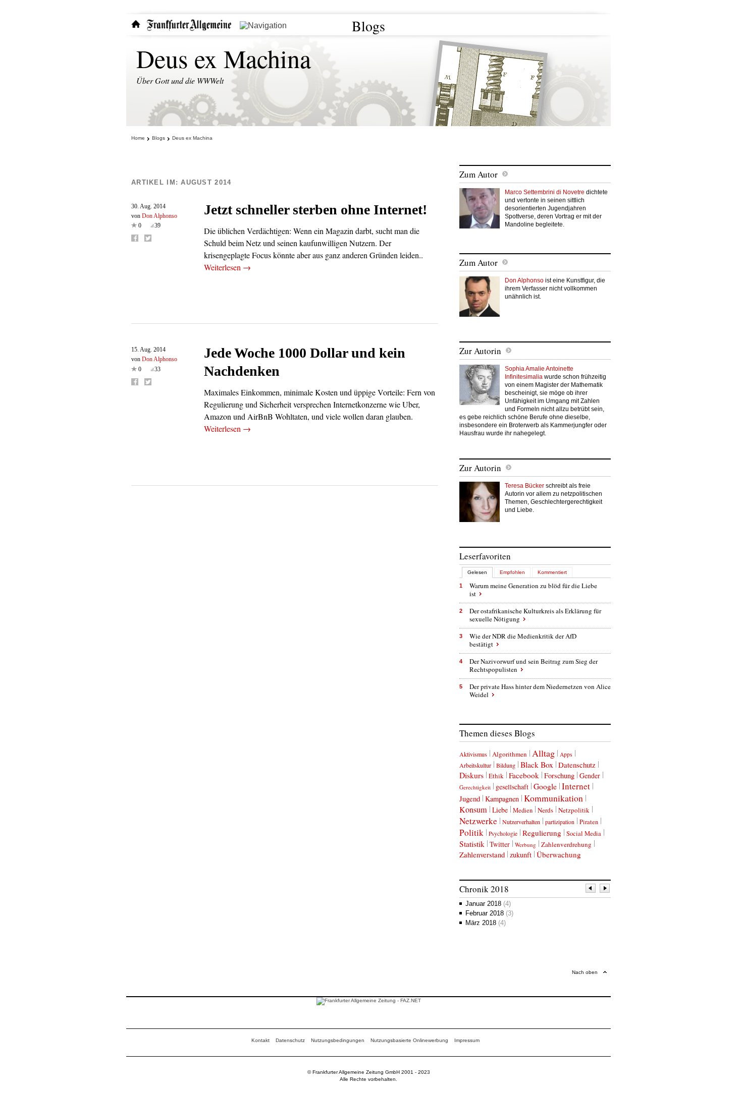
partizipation (559, 822)
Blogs (368, 25)
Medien (523, 810)
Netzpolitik (574, 810)
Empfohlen (512, 572)
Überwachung (559, 854)
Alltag (543, 753)
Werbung (525, 844)
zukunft (521, 854)
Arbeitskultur (475, 765)
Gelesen (477, 572)
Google (545, 786)
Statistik (472, 843)
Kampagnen (502, 798)
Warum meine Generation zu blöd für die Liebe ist (533, 589)
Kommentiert (552, 572)
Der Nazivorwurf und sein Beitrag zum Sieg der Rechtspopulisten (533, 665)
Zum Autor (478, 174)
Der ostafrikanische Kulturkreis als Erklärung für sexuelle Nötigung (535, 614)
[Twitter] (147, 238)
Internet (576, 786)
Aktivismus (473, 754)
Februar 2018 (489, 913)
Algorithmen (509, 754)
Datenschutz (577, 765)
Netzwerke (478, 821)
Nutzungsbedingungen (337, 1040)
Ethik (496, 775)
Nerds (545, 810)
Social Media (583, 833)
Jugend (469, 798)
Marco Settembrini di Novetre (545, 192)
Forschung (559, 775)
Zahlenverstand (482, 854)
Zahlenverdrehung (566, 844)
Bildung (505, 765)
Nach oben (585, 972)
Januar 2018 (488, 903)
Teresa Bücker (524, 485)
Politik (471, 832)
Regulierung (541, 833)
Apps (566, 754)
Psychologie (503, 833)
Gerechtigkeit (475, 787)
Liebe (500, 810)
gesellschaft (512, 786)
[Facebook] (134, 238)
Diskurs (471, 775)
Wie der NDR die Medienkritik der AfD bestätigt (522, 640)
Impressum (467, 1040)
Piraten (588, 822)
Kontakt (260, 1040)
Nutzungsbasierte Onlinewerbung (409, 1040)
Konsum (473, 809)
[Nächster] (605, 889)
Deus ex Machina (223, 58)
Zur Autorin (480, 351)
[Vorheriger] (591, 889)
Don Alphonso (159, 215)
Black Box (536, 764)
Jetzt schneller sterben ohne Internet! (315, 209)
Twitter (500, 844)
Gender (589, 775)
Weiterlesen (227, 267)
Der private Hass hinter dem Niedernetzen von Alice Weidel (540, 690)
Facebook (524, 775)
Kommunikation (553, 798)
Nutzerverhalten (521, 822)
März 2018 (485, 923)
